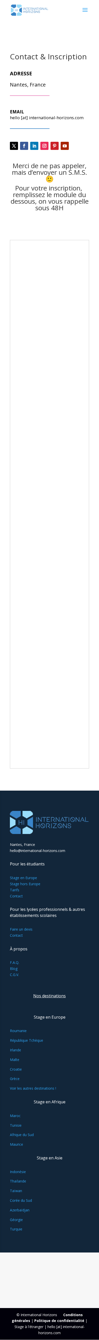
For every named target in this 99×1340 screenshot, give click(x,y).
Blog (14, 968)
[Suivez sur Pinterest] (55, 146)
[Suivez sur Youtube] (65, 146)
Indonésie (18, 1171)
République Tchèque (26, 1040)
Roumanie (18, 1030)
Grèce (15, 1078)
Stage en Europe (23, 877)
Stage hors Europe (25, 883)
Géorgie (16, 1219)
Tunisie (16, 1125)
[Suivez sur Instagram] (44, 146)
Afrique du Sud (22, 1134)
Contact (16, 896)
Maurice (16, 1144)
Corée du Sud (21, 1200)
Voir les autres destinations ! (33, 1088)
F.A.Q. (14, 962)
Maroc (15, 1115)
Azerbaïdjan (19, 1210)
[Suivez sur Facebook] (24, 146)
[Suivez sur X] (14, 146)
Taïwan (16, 1190)
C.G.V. (14, 974)
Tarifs (14, 889)
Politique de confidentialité (59, 1320)
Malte (14, 1059)
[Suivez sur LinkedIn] (34, 146)
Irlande (15, 1050)
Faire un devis (21, 929)
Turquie (16, 1229)
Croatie (16, 1069)
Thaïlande (18, 1181)
